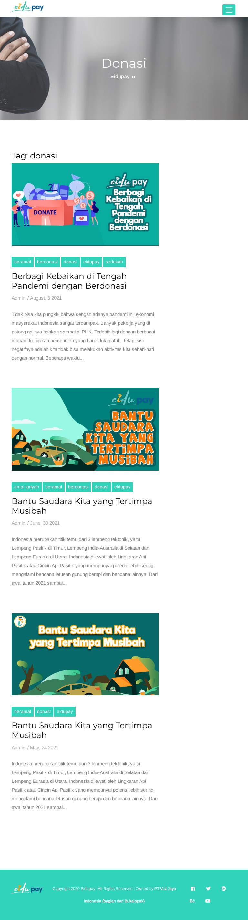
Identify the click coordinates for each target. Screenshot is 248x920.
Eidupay (119, 76)
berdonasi (47, 261)
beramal (22, 261)
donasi (70, 261)
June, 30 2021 (45, 523)
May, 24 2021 (44, 747)
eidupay (91, 261)
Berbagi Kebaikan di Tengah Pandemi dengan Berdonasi (69, 281)
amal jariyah (26, 486)
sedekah (114, 261)
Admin (18, 298)
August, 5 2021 (46, 298)
